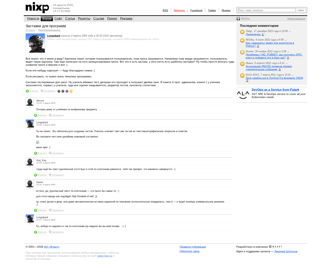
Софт (58, 18)
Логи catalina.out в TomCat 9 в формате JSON (274, 77)
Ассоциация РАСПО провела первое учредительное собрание (269, 68)
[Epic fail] (58, 91)
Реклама (126, 18)
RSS (165, 10)
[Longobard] (35, 51)
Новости (33, 18)
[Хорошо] (67, 91)
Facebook (196, 10)
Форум (47, 18)
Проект (112, 18)
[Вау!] (71, 91)
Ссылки (98, 18)
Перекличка (253, 34)
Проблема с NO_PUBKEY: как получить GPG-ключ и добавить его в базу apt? (274, 56)
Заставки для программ (46, 26)
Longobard (53, 35)
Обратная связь (190, 251)
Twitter (212, 10)
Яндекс (226, 10)
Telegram (179, 10)
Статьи (70, 18)
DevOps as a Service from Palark (275, 89)
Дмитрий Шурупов (285, 251)
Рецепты (84, 18)
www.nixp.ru (104, 255)
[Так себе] (62, 91)
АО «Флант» (52, 246)
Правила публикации (193, 246)
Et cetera (30, 30)
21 (265, 34)
